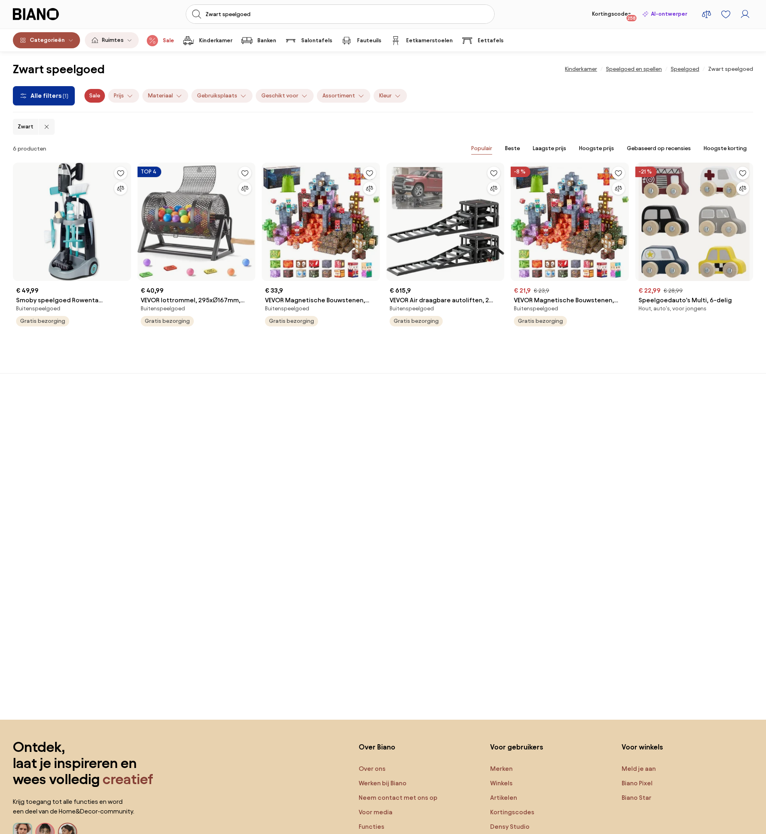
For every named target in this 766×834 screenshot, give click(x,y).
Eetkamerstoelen (429, 40)
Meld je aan (639, 768)
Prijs (119, 96)
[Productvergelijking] (706, 14)
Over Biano (377, 747)
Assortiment (338, 96)
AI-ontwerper (669, 14)
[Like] (120, 173)
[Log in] (745, 14)
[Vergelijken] (120, 188)
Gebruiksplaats (217, 96)
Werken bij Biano (383, 783)
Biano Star (636, 797)
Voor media (375, 812)
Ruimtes (112, 40)
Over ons (372, 768)
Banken (266, 40)
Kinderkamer (215, 40)
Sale (168, 40)
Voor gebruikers (516, 747)
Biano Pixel (637, 783)
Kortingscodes (614, 16)
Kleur (385, 96)
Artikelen (503, 797)
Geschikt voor (279, 96)
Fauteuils (369, 40)
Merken (501, 768)
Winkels (501, 783)
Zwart (25, 127)
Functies (371, 826)
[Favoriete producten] (726, 14)
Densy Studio (510, 826)
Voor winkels (642, 747)
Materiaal (160, 96)
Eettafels (490, 40)
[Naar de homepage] (53, 14)
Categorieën (47, 40)
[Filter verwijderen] (47, 127)
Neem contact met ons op (398, 797)
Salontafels (316, 40)
